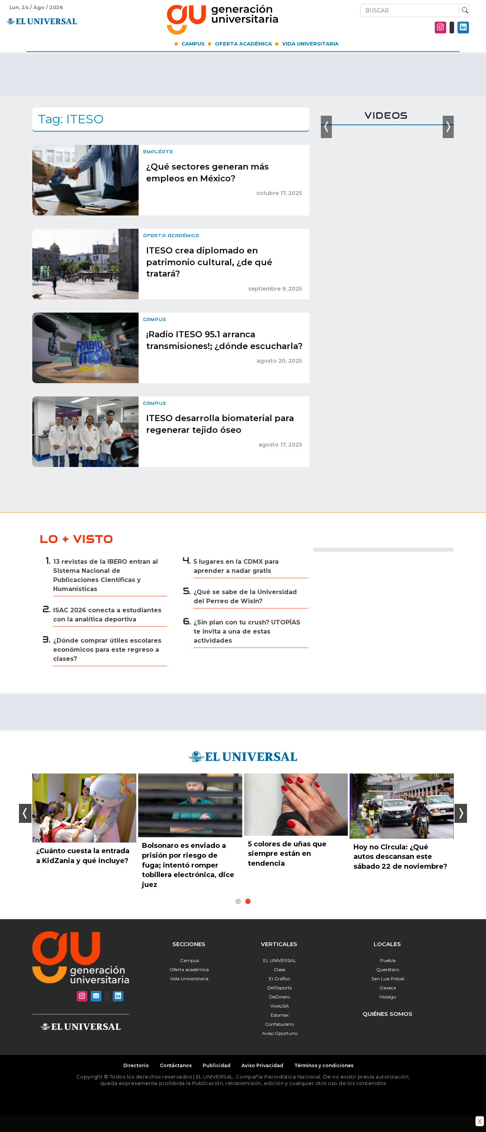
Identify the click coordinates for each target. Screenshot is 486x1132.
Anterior (25, 813)
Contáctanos (176, 1065)
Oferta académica (189, 969)
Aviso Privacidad (262, 1065)
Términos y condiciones (323, 1065)
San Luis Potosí (387, 978)
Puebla (388, 960)
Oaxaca (387, 987)
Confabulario (279, 1024)
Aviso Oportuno (279, 1033)
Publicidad (216, 1065)
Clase (279, 969)
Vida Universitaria (310, 44)
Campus (193, 44)
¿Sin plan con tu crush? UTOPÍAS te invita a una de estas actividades (247, 631)
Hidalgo (387, 997)
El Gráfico (279, 978)
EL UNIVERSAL (279, 960)
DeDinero (279, 997)
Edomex (280, 1015)
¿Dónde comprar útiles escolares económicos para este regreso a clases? (107, 649)
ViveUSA (279, 1006)
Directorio (136, 1065)
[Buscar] (463, 10)
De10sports (279, 987)
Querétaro (387, 969)
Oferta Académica (243, 44)
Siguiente (460, 813)
